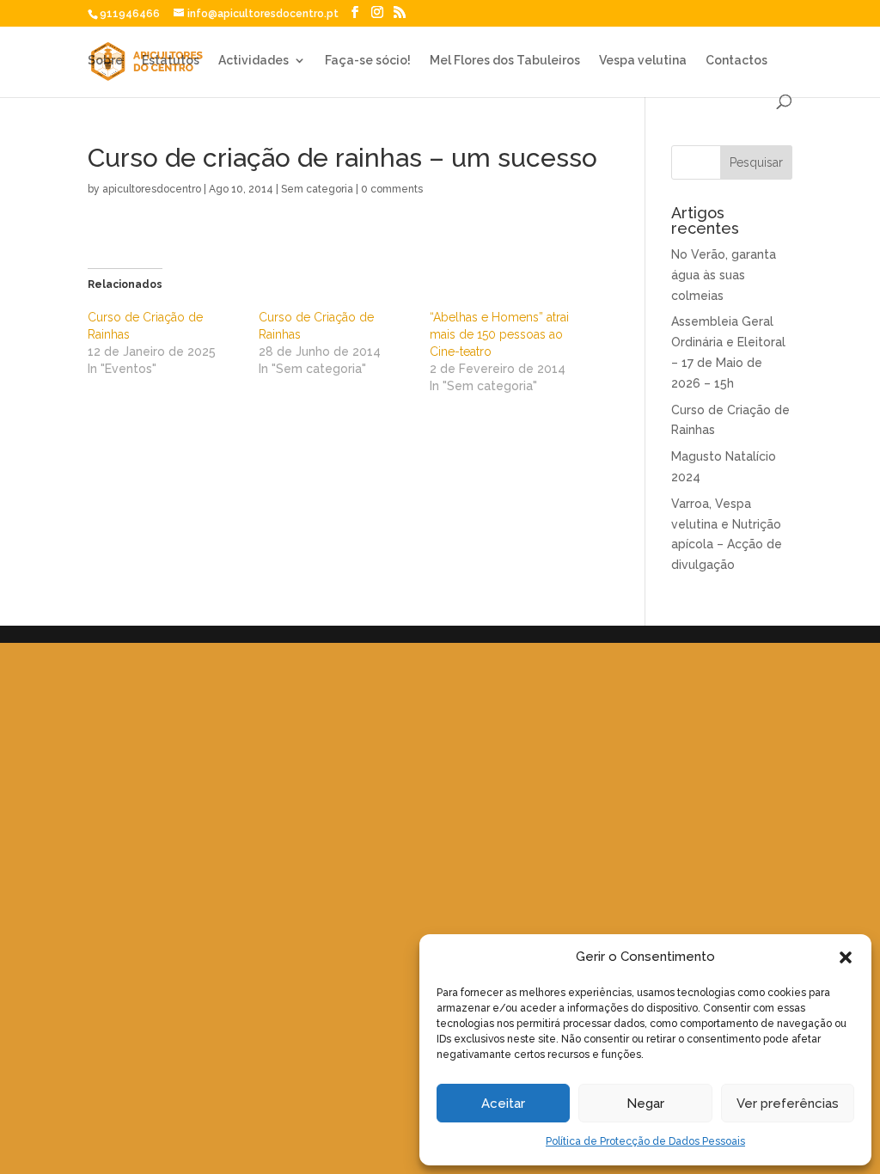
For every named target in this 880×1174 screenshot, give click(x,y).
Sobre (105, 60)
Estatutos (170, 60)
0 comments (392, 189)
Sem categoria (317, 189)
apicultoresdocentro (151, 189)
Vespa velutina (643, 60)
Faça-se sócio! (368, 60)
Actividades (253, 60)
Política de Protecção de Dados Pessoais (645, 1141)
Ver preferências (787, 1103)
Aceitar (503, 1103)
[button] (845, 957)
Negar (645, 1103)
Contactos (736, 60)
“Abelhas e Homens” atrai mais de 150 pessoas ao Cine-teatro (499, 334)
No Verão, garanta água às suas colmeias (723, 275)
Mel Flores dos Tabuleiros (505, 60)
